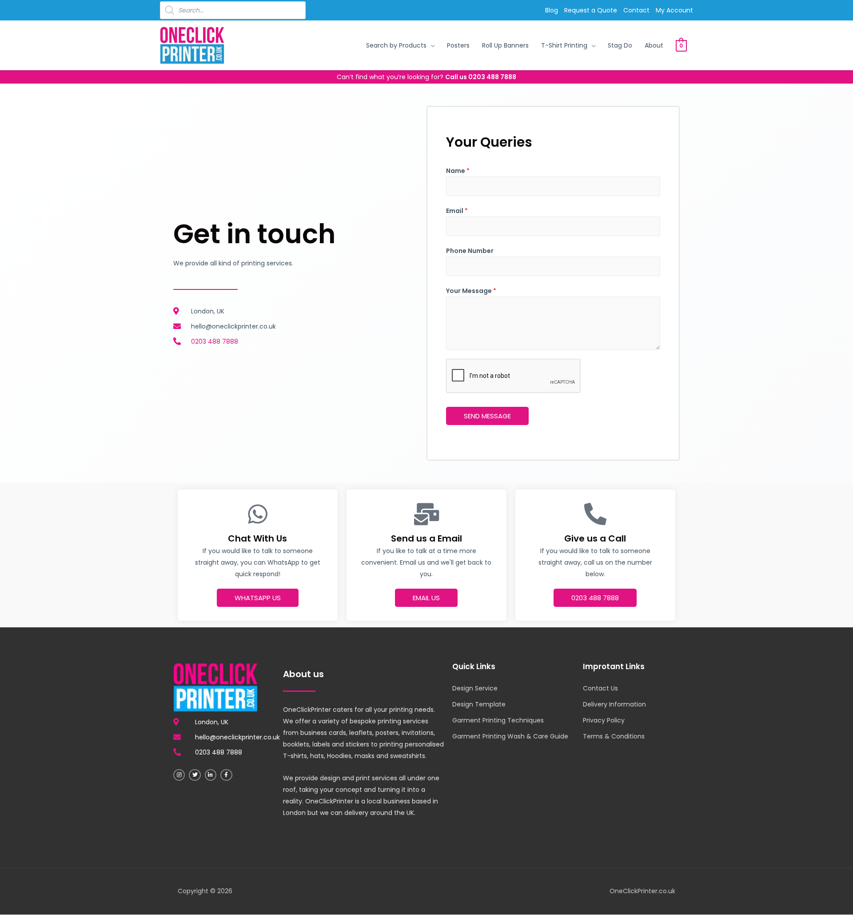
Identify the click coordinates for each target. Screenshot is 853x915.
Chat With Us (257, 538)
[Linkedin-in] (210, 775)
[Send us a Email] (426, 514)
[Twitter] (194, 775)
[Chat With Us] (258, 514)
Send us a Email (426, 538)
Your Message (471, 290)
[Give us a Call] (595, 514)
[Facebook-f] (226, 775)
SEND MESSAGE (487, 416)
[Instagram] (179, 775)
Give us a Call (595, 538)
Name (458, 170)
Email (457, 210)
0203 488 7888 (492, 76)
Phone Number (470, 250)
